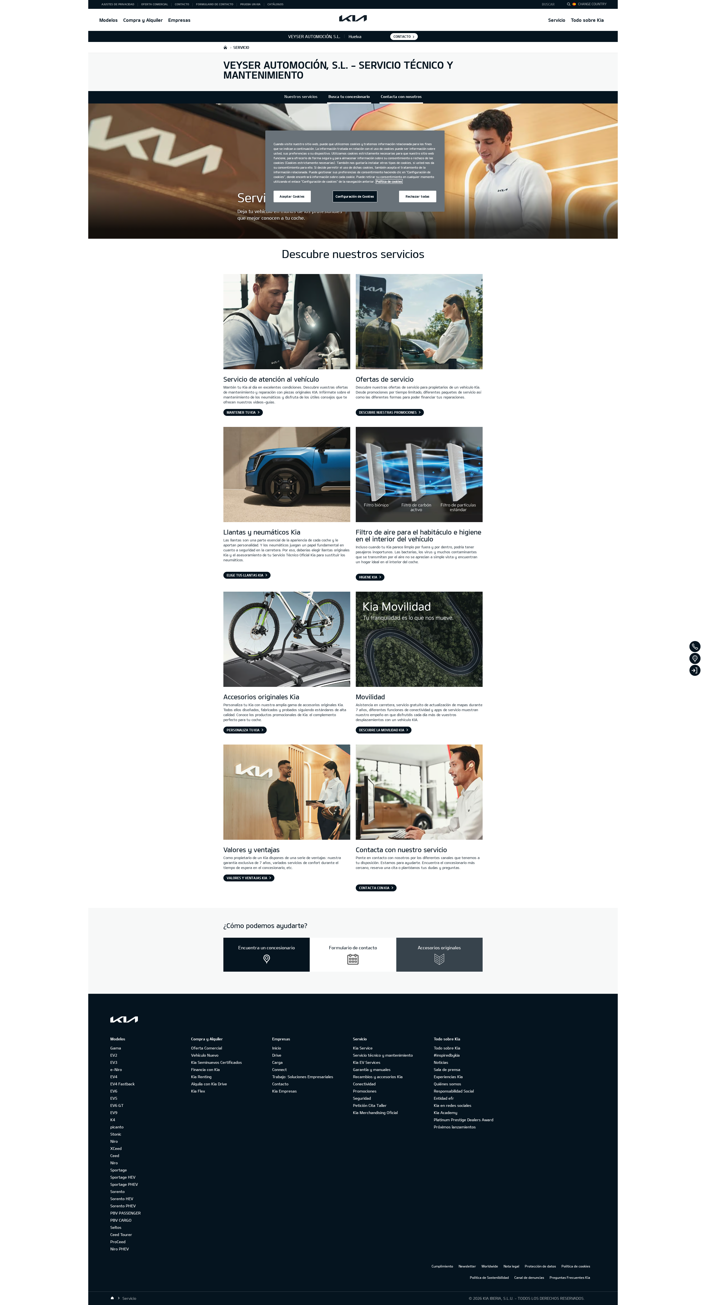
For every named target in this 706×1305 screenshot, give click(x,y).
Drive (276, 1055)
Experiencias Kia (448, 1076)
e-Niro (116, 1069)
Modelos (108, 20)
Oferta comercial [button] (154, 4)
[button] (549, 4)
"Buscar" (570, 5)
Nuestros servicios (300, 96)
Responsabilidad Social (454, 1091)
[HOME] (225, 47)
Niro (114, 1141)
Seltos (115, 1227)
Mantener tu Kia (241, 412)
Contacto (280, 1083)
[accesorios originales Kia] (286, 640)
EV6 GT (117, 1105)
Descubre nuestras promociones (388, 412)
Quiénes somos (447, 1083)
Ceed (114, 1155)
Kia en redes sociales (452, 1105)
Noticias (441, 1062)
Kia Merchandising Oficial (375, 1112)
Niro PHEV (119, 1248)
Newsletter (467, 1266)
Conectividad (364, 1083)
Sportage (118, 1170)
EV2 (113, 1055)
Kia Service (363, 1048)
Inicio (276, 1048)
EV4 (113, 1076)
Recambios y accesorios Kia (378, 1076)
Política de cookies (575, 1266)
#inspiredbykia (447, 1055)
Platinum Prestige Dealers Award (463, 1119)
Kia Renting (201, 1076)
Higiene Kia (368, 577)
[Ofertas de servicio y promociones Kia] (419, 322)
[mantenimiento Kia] (286, 322)
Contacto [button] (182, 4)
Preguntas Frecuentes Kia (570, 1277)
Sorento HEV (121, 1198)
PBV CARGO (121, 1220)
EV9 (113, 1112)
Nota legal (511, 1266)
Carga (277, 1062)
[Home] (112, 1298)
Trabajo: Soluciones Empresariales (302, 1076)
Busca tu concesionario (349, 96)
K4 (112, 1119)
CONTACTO (402, 36)
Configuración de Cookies (355, 196)
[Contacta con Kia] (419, 793)
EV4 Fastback (122, 1083)
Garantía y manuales (372, 1069)
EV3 (113, 1062)
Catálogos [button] (276, 4)
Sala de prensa (447, 1069)
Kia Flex (198, 1091)
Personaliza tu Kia (243, 730)
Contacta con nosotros (401, 96)
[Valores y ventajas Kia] (286, 793)
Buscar (548, 4)
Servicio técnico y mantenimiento (383, 1055)
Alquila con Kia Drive (209, 1083)
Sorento (117, 1191)
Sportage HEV (122, 1177)
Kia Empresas (284, 1091)
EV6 (113, 1091)
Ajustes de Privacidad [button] (117, 4)
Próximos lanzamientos (455, 1127)
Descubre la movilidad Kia (381, 730)
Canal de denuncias (529, 1277)
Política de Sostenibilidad (489, 1277)
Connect (279, 1069)
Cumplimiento (442, 1266)
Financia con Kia (205, 1069)
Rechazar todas (418, 196)
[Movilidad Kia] (419, 640)
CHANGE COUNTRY (592, 4)
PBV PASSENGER (125, 1213)
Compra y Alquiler (143, 20)
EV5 (113, 1098)
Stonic (115, 1134)
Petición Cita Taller (370, 1105)
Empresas (179, 20)
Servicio (556, 20)
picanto (117, 1127)
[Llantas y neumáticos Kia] (286, 475)
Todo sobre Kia (587, 20)
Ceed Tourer (121, 1234)
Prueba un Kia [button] (250, 4)
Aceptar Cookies (292, 196)
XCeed (116, 1148)
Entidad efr (444, 1098)
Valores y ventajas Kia (247, 878)
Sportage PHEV (124, 1184)
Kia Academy (445, 1112)
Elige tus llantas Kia (245, 575)
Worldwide (490, 1266)
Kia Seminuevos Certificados (216, 1062)
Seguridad (362, 1098)
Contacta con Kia (374, 888)
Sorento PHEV (123, 1205)
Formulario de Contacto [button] (214, 4)
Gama (115, 1048)
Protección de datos (540, 1266)
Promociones (364, 1091)
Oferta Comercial (206, 1048)
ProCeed (117, 1241)
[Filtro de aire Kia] (419, 475)
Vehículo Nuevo (204, 1055)
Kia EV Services (366, 1062)
